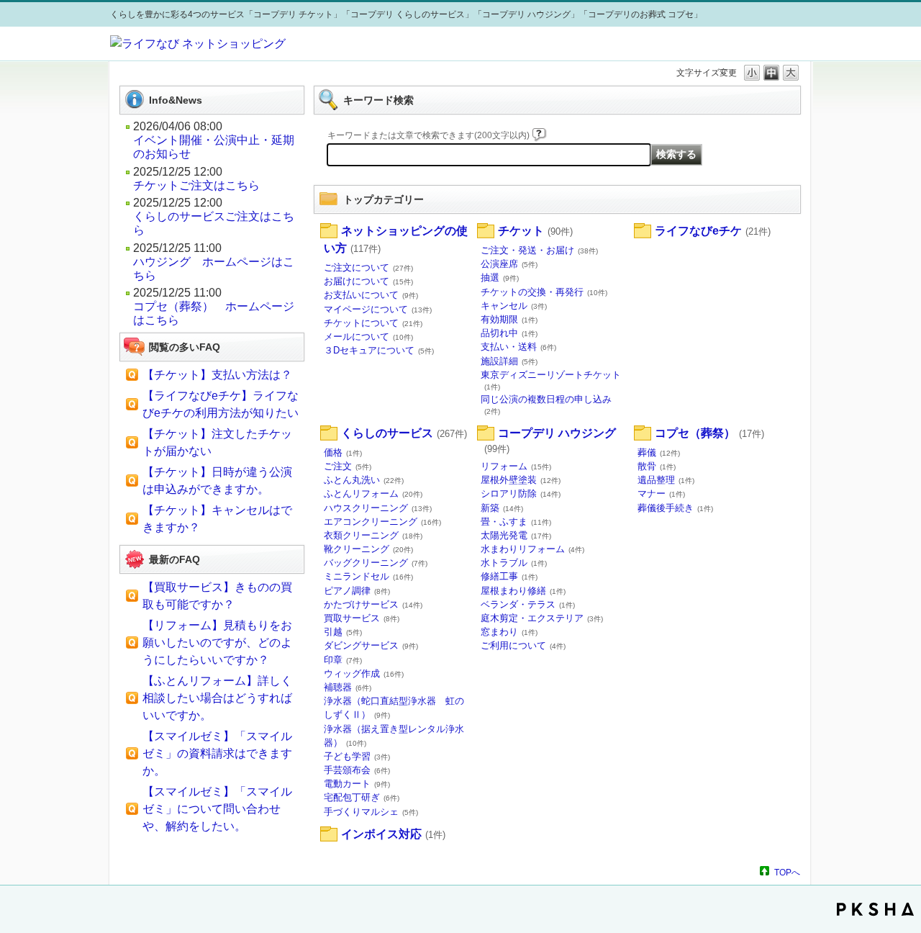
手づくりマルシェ (371, 811)
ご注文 (347, 466)
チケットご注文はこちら (196, 185)
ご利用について (523, 645)
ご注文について (368, 267)
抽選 (500, 277)
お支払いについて (371, 294)
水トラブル (514, 562)
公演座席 (509, 263)
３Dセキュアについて (379, 350)
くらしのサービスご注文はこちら (213, 223)
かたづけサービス (373, 604)
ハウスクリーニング (378, 507)
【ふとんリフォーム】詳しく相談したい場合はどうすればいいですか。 (217, 698)
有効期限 (509, 319)
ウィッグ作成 (364, 673)
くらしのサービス (404, 433)
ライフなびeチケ (713, 231)
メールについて (368, 336)
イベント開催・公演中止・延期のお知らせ (213, 147)
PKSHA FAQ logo (875, 909)
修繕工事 (509, 576)
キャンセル (514, 305)
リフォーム (516, 466)
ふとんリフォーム (373, 493)
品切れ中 (509, 333)
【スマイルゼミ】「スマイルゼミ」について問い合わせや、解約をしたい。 (217, 808)
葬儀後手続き (675, 507)
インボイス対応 (393, 834)
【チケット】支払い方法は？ (217, 375)
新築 (502, 507)
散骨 (657, 466)
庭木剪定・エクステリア (542, 618)
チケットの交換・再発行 (544, 292)
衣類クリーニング (373, 535)
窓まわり (509, 631)
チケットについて (373, 322)
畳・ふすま (516, 521)
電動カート (357, 783)
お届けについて (368, 281)
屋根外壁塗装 (521, 479)
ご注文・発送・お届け (539, 250)
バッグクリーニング (375, 562)
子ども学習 (357, 756)
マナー (661, 493)
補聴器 (347, 687)
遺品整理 (666, 479)
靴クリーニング (368, 549)
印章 (343, 659)
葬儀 (659, 452)
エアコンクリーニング (382, 521)
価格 (343, 452)
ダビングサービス (371, 645)
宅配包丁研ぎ (361, 797)
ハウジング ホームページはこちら (213, 268)
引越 (343, 631)
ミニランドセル (368, 576)
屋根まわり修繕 (523, 590)
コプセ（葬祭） (709, 433)
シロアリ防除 (521, 493)
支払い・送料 (518, 346)
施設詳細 (509, 361)
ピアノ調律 (357, 590)
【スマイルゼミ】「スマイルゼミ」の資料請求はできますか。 (217, 753)
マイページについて (378, 309)
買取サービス (361, 618)
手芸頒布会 (357, 770)
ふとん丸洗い (364, 479)
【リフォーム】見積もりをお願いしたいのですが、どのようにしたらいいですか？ (217, 642)
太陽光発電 (516, 535)
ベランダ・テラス (528, 604)
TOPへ (787, 872)
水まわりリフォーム (532, 549)
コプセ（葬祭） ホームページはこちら (213, 313)
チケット (535, 231)
